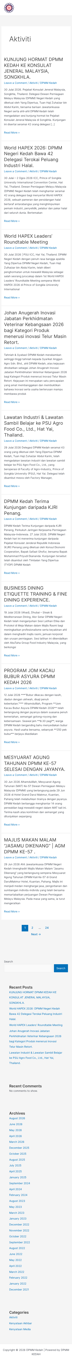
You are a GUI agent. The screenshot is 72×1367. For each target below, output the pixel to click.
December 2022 (19, 1224)
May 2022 (15, 1260)
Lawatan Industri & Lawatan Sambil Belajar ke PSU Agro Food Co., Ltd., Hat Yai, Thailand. (33, 426)
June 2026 (15, 1124)
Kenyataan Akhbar (20, 1323)
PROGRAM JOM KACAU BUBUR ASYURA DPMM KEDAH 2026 (29, 676)
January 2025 (17, 1177)
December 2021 (19, 1289)
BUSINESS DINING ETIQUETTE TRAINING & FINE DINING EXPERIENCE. (35, 594)
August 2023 (17, 1200)
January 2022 (17, 1283)
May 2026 (15, 1130)
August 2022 (17, 1248)
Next (36, 934)
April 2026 (15, 1136)
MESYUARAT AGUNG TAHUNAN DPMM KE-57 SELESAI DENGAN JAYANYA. (34, 763)
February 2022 (18, 1277)
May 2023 (15, 1206)
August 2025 (17, 1159)
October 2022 (17, 1236)
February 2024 (18, 1194)
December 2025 (19, 1147)
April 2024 (15, 1189)
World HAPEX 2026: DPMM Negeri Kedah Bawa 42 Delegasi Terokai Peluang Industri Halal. (33, 156)
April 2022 (15, 1265)
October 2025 (17, 1153)
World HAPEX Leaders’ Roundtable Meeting (28, 239)
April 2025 (15, 1171)
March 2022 (16, 1271)
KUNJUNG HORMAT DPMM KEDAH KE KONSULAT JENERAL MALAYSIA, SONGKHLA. (33, 68)
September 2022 (19, 1242)
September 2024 (19, 1183)
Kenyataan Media (20, 1329)
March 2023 (16, 1212)
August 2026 (17, 1118)
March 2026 (16, 1141)
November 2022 (19, 1230)
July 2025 (15, 1165)
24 (47, 927)
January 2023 (17, 1218)
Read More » (12, 132)
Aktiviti (33, 82)
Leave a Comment (15, 82)
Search (8, 961)
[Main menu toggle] (64, 7)
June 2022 (15, 1254)
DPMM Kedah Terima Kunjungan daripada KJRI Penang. (30, 507)
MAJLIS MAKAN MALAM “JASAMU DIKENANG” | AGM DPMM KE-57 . (34, 845)
